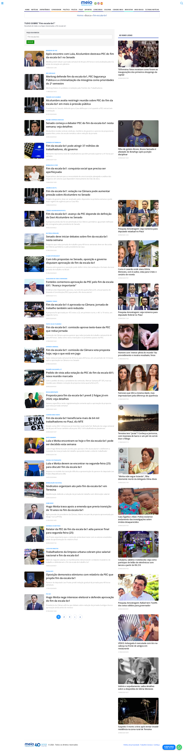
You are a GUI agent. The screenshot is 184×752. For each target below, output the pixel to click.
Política (66, 10)
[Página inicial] (86, 3)
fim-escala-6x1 (100, 15)
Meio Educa (139, 10)
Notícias (34, 10)
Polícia (74, 10)
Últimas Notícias (152, 10)
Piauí (81, 10)
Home (27, 10)
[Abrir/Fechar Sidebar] (2, 3)
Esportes (88, 10)
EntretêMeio (45, 10)
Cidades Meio (118, 10)
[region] (138, 101)
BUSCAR (30, 42)
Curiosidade (56, 10)
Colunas (107, 10)
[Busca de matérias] (181, 4)
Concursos (97, 10)
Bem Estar (129, 10)
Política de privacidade (131, 745)
